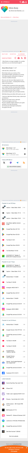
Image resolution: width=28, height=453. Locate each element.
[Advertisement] (14, 36)
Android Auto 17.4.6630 (12, 298)
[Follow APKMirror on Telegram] (17, 163)
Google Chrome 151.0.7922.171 (10, 356)
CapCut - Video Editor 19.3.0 (13, 271)
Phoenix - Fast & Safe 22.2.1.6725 (15, 399)
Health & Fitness (6, 58)
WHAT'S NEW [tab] (5, 54)
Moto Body (16, 17)
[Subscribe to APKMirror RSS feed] (24, 163)
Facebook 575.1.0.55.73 (12, 373)
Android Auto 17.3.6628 (12, 277)
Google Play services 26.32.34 (14, 303)
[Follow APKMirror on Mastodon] (11, 163)
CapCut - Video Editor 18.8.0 (13, 207)
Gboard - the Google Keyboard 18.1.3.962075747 (14, 362)
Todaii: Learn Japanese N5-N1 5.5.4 (15, 394)
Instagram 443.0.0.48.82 (12, 309)
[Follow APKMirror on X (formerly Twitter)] (4, 163)
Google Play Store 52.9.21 (12, 293)
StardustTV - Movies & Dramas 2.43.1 (16, 415)
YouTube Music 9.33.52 (12, 250)
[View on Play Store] (19, 58)
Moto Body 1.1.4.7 (10, 148)
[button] (15, 58)
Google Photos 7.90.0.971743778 (10, 351)
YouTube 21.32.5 (10, 240)
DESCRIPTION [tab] (13, 54)
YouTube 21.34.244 (11, 340)
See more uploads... (14, 436)
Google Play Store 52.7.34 (12, 229)
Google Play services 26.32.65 (14, 367)
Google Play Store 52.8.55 (12, 245)
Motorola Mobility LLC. (17, 11)
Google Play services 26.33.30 (14, 314)
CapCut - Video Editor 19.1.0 (13, 213)
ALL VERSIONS (21, 54)
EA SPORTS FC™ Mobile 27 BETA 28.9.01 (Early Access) (13, 256)
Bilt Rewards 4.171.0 (11, 410)
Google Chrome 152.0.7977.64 (14, 330)
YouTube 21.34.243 (11, 282)
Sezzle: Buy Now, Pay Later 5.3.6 (14, 383)
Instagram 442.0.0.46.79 (12, 287)
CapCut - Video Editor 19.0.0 (13, 218)
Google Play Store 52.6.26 (12, 234)
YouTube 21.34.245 (11, 346)
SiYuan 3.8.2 (9, 388)
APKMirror (6, 2)
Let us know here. (17, 444)
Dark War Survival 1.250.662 (13, 431)
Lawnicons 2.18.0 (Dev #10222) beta (15, 420)
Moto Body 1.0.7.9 (10, 153)
